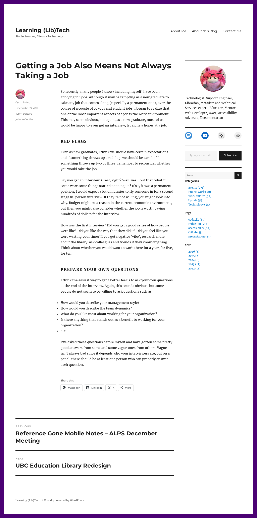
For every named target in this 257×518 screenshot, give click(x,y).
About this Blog (204, 31)
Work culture (23, 113)
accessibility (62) (199, 228)
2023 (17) (194, 264)
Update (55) (196, 200)
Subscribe (230, 155)
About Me (178, 31)
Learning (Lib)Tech (42, 30)
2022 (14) (194, 268)
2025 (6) (194, 256)
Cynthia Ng (22, 102)
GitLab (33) (195, 232)
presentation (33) (199, 236)
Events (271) (196, 187)
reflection (28, 119)
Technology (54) (199, 204)
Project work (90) (199, 192)
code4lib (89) (197, 219)
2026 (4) (194, 251)
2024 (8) (193, 260)
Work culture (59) (199, 196)
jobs (18, 119)
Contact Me (232, 31)
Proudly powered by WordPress (64, 500)
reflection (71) (197, 224)
